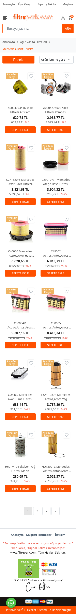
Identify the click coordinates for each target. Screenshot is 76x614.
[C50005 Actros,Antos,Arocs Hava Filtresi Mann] (56, 302)
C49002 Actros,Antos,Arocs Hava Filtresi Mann (56, 253)
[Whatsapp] (11, 603)
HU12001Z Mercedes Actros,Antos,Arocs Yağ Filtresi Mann (56, 469)
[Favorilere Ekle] (31, 76)
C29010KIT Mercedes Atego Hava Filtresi (56, 182)
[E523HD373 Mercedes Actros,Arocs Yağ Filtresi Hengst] (56, 374)
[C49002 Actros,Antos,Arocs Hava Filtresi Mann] (56, 230)
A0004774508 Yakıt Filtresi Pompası (55, 110)
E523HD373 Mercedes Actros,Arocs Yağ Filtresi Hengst (56, 397)
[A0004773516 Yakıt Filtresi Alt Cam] (20, 87)
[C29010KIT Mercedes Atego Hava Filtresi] (56, 158)
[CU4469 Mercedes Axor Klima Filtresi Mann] (20, 374)
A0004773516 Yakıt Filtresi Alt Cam (20, 110)
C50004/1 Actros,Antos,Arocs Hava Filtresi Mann (20, 325)
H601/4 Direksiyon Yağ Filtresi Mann (20, 469)
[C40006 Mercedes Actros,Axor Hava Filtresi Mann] (20, 230)
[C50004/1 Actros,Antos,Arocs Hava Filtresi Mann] (20, 302)
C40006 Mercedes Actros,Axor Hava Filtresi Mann (20, 253)
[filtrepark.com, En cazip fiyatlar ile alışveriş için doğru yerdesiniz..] (33, 17)
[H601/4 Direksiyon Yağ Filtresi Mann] (20, 445)
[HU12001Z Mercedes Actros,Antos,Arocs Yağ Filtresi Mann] (56, 445)
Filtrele (18, 59)
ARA (68, 28)
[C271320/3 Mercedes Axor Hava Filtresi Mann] (20, 158)
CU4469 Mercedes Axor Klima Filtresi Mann (20, 397)
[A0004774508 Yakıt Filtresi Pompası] (56, 87)
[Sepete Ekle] (20, 129)
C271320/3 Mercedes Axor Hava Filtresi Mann (20, 182)
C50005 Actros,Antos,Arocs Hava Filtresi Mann (56, 325)
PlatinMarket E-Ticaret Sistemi (25, 610)
